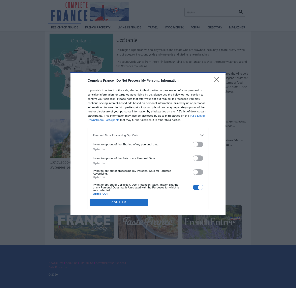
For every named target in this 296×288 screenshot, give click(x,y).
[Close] (217, 81)
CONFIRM (119, 202)
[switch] (198, 144)
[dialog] (148, 144)
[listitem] (148, 135)
